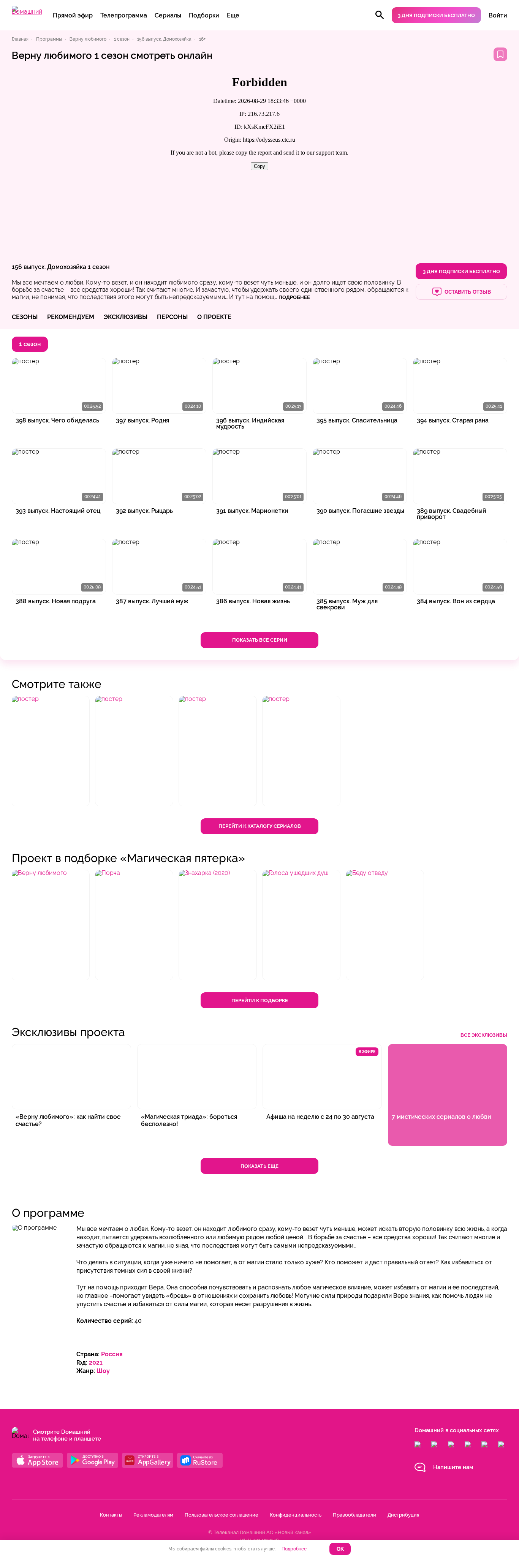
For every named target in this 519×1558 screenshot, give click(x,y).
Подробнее (294, 1549)
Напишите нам (453, 1467)
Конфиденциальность (295, 1515)
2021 (96, 1362)
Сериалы (168, 15)
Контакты (111, 1515)
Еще (233, 15)
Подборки (204, 15)
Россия (112, 1354)
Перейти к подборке (259, 1000)
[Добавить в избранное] (500, 54)
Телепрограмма (123, 15)
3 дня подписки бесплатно (436, 15)
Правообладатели (354, 1515)
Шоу (103, 1371)
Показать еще (259, 1166)
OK (340, 1549)
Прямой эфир (73, 15)
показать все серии (259, 640)
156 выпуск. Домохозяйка (49, 266)
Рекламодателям (153, 1515)
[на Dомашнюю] (27, 11)
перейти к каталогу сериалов (259, 826)
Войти (498, 15)
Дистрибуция (403, 1515)
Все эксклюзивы (483, 1035)
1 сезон (98, 266)
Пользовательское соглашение (221, 1515)
